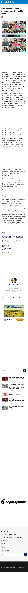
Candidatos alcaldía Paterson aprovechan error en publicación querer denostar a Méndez (6, 237)
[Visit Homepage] (9, 2)
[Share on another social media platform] (23, 36)
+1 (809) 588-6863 (18, 537)
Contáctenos (16, 564)
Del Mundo (6, 6)
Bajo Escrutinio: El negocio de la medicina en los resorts (15, 393)
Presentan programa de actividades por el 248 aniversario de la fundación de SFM (17, 400)
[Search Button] (24, 370)
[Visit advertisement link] (14, 313)
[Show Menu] (1, 2)
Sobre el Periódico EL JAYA (6, 564)
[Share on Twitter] (11, 36)
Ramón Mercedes (8, 17)
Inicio (2, 6)
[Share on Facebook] (5, 36)
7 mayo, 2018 (17, 17)
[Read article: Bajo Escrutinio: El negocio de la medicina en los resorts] (5, 394)
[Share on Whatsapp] (17, 36)
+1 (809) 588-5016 (9, 537)
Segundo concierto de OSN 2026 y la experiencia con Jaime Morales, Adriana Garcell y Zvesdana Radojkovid (17, 379)
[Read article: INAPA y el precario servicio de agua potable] (5, 408)
